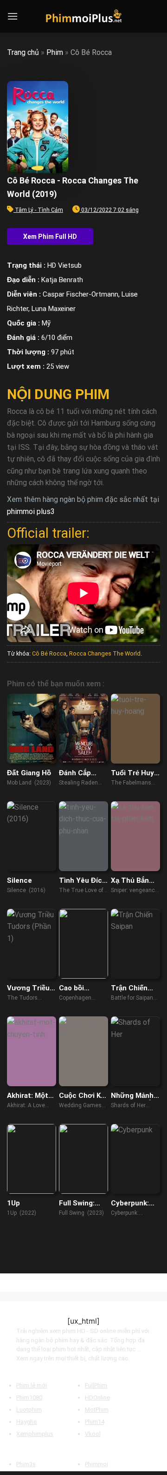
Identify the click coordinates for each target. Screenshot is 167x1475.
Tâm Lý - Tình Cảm (39, 210)
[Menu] (12, 16)
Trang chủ (23, 52)
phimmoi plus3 (31, 511)
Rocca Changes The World (105, 653)
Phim (54, 52)
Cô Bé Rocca (49, 653)
